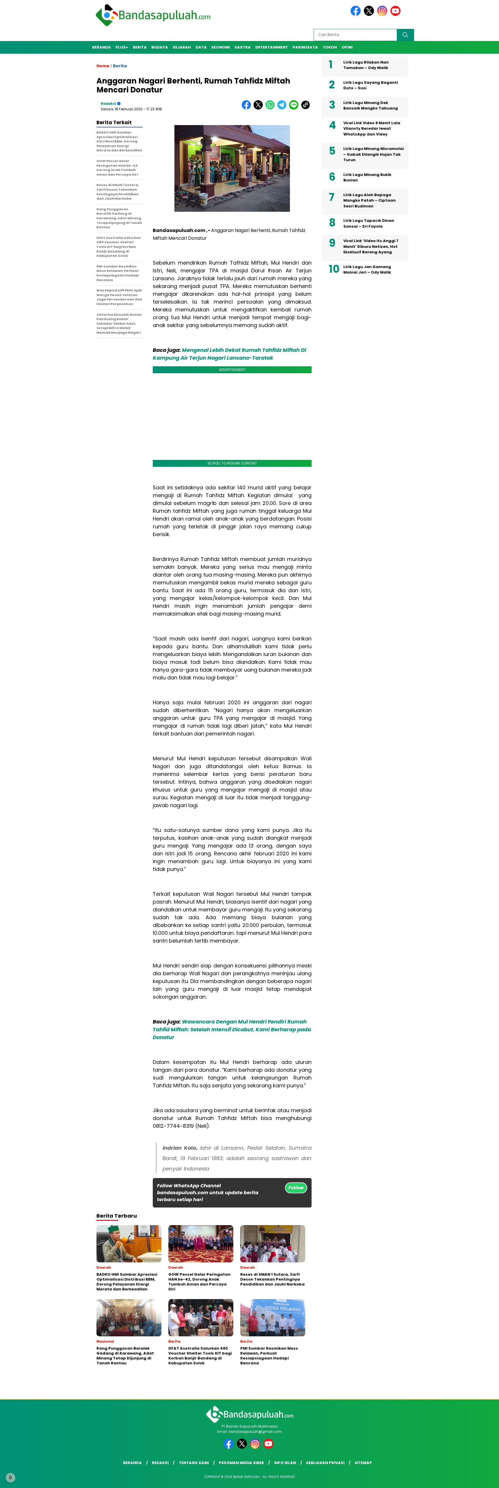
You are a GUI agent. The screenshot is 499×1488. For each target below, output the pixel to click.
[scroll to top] (479, 1479)
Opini (347, 47)
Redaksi (108, 103)
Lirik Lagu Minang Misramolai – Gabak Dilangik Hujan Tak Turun (373, 154)
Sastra (242, 47)
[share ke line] (295, 108)
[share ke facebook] (248, 108)
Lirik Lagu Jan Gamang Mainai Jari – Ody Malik (367, 269)
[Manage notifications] (10, 1477)
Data (201, 47)
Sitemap (363, 1462)
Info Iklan (285, 1462)
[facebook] (357, 14)
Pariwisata (305, 47)
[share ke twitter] (259, 108)
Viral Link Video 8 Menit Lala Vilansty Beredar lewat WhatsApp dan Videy (371, 128)
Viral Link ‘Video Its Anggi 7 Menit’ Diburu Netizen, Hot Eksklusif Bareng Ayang (371, 246)
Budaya (159, 47)
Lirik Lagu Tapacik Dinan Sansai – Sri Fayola (368, 223)
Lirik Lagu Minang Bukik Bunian (367, 177)
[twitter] (370, 14)
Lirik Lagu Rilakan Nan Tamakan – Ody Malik (366, 65)
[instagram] (383, 14)
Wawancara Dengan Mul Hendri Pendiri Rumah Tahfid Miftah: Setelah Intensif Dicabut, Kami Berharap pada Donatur (232, 1029)
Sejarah (182, 47)
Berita (140, 47)
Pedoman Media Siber (241, 1462)
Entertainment (271, 47)
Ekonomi (220, 47)
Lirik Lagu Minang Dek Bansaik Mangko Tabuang (370, 105)
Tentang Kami (194, 1462)
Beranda (101, 47)
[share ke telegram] (283, 108)
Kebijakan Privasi (325, 1462)
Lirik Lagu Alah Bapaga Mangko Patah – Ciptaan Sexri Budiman (369, 200)
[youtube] (396, 14)
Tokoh (330, 47)
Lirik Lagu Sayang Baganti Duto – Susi (370, 85)
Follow (296, 1187)
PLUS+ (122, 47)
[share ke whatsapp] (271, 108)
